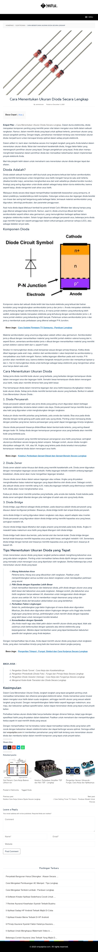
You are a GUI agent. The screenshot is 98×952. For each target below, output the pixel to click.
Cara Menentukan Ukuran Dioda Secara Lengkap (38, 124)
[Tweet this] (9, 747)
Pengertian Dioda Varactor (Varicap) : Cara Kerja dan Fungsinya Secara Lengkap (48, 676)
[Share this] (5, 747)
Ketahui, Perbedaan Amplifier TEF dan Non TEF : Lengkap (48, 781)
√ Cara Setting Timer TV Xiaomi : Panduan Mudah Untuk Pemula (74, 799)
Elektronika (15, 790)
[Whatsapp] (23, 747)
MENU (90, 17)
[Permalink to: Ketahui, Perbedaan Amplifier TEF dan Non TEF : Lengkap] (49, 768)
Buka (20, 114)
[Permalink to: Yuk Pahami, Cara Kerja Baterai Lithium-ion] (17, 768)
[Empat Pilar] (49, 5)
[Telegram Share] (18, 747)
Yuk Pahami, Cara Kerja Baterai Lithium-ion (16, 781)
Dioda (29, 790)
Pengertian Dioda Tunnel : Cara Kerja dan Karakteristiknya (38, 670)
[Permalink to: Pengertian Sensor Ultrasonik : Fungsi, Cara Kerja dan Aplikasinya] (80, 768)
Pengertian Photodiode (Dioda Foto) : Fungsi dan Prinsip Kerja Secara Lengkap (48, 673)
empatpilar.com (14, 732)
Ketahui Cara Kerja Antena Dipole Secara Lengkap (21, 797)
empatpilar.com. (44, 946)
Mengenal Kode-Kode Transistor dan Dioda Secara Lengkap (39, 680)
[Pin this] (14, 747)
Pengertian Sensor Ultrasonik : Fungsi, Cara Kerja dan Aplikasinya (80, 781)
